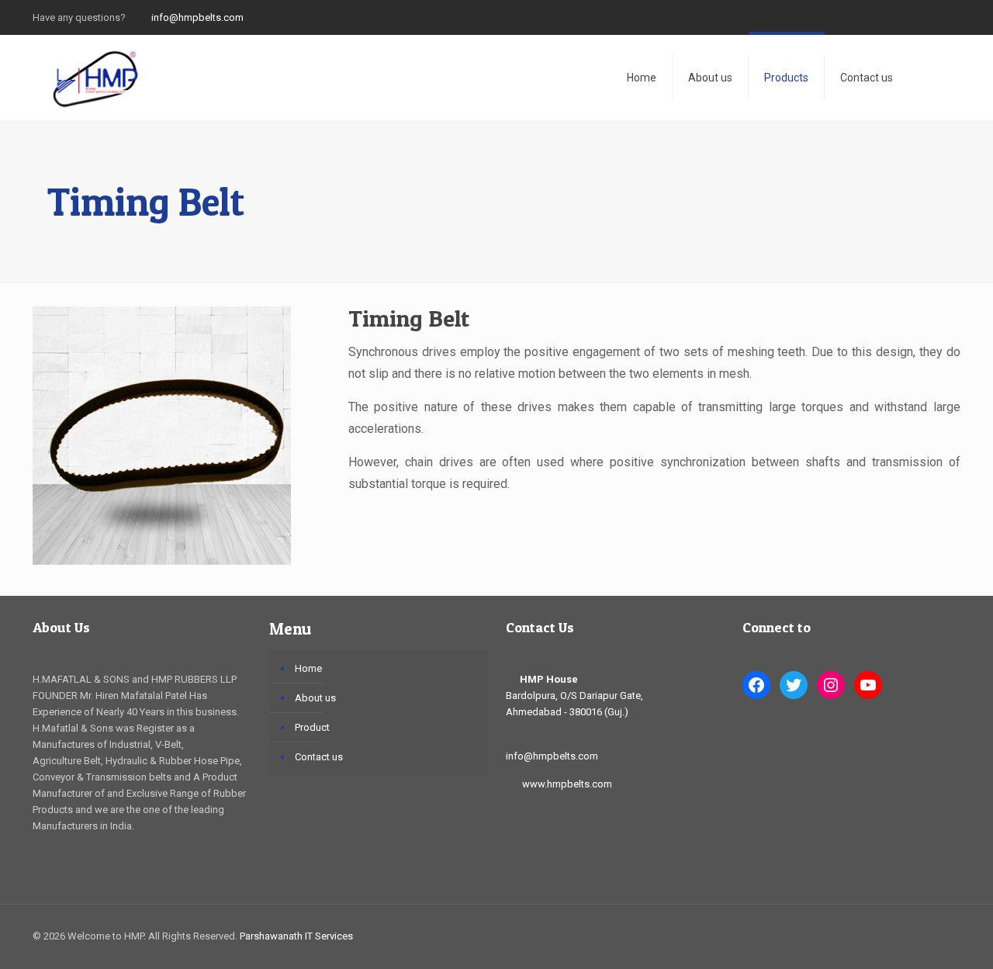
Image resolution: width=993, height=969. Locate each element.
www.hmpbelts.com (567, 784)
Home (308, 668)
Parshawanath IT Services (296, 936)
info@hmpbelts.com (196, 17)
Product (312, 727)
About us (315, 698)
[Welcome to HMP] (94, 77)
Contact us (319, 757)
